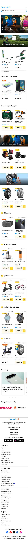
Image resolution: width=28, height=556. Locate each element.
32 (7, 233)
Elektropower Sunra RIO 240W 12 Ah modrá (7, 356)
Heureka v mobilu (5, 473)
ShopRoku (3, 517)
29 (20, 64)
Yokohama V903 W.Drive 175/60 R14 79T (20, 200)
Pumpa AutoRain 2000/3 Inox (7, 262)
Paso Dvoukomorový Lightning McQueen (6, 161)
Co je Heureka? (4, 448)
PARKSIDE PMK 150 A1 (7, 121)
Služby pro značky (5, 500)
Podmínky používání (5, 452)
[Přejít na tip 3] (15, 397)
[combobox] (14, 10)
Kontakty (3, 450)
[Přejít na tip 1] (9, 397)
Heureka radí (4, 475)
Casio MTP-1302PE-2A (7, 324)
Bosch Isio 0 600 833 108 (19, 62)
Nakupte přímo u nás (6, 477)
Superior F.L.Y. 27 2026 (20, 293)
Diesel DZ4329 (18, 324)
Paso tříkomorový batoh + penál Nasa (19, 161)
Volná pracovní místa (6, 454)
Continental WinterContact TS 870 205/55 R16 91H (20, 356)
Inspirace (3, 523)
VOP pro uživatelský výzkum (7, 485)
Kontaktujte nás (14, 429)
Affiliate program (5, 504)
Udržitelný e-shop (5, 525)
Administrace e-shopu (6, 492)
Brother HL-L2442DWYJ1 (7, 230)
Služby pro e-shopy (5, 496)
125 (7, 124)
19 (7, 64)
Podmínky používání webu (18, 538)
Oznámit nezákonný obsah (7, 462)
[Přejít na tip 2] (12, 397)
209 (20, 95)
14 (20, 233)
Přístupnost (4, 465)
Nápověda (3, 508)
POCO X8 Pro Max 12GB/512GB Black (19, 231)
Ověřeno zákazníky (5, 514)
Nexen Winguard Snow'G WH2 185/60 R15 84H (7, 200)
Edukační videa (4, 506)
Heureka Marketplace (6, 498)
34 (20, 327)
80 (7, 296)
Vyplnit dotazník (14, 434)
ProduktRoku (4, 519)
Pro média (3, 456)
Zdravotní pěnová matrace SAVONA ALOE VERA (7, 92)
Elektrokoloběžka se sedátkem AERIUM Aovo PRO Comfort (7, 294)
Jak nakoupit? (4, 471)
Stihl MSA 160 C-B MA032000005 (19, 122)
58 (7, 95)
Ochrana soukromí (5, 481)
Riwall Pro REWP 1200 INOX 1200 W (20, 262)
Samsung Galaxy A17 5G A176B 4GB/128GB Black (20, 92)
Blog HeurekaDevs (5, 460)
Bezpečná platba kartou (6, 483)
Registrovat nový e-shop (7, 494)
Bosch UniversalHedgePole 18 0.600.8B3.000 (7, 62)
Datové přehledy (5, 502)
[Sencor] (6, 408)
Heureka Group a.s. (17, 536)
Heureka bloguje (5, 458)
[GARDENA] (20, 408)
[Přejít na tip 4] (18, 397)
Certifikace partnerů (5, 521)
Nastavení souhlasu (5, 479)
